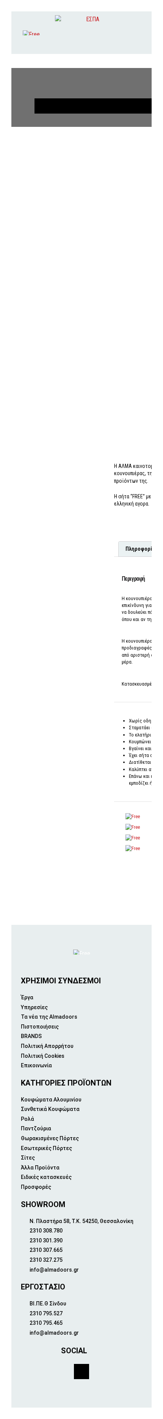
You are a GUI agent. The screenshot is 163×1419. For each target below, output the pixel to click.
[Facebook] (81, 1371)
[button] (140, 32)
